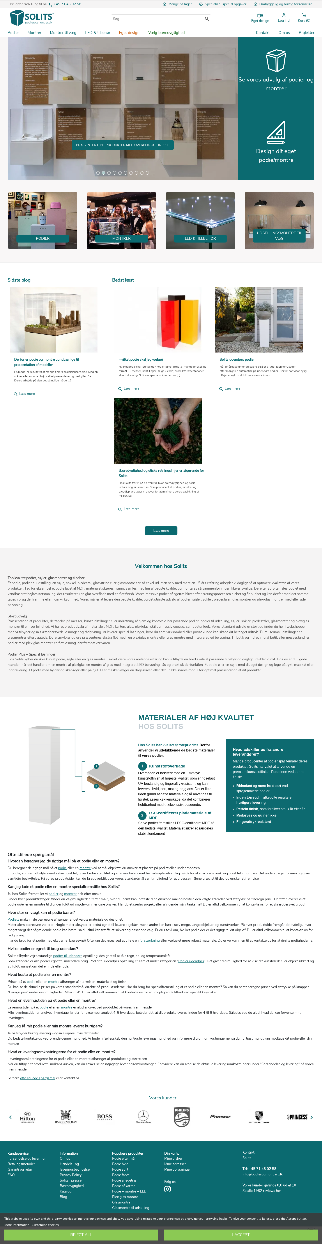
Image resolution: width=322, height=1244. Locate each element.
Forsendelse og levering (26, 1158)
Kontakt (248, 1152)
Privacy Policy (70, 1175)
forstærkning (150, 940)
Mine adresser (175, 1164)
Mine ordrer (173, 1158)
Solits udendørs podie (236, 359)
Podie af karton (124, 1186)
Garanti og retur (20, 1169)
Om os (65, 1158)
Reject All (81, 1235)
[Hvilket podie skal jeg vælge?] (162, 320)
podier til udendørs (67, 956)
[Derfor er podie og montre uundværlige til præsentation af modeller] (56, 320)
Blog (63, 1197)
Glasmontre (121, 1202)
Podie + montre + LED (129, 1191)
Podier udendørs (191, 961)
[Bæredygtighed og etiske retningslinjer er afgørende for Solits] (162, 431)
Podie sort (120, 1169)
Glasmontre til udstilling (130, 1208)
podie (62, 868)
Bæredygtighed (72, 1186)
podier (53, 894)
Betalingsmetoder (21, 1164)
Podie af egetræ (124, 1180)
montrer (70, 894)
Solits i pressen (71, 1180)
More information (16, 1225)
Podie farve (120, 1175)
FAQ (11, 1175)
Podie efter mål (123, 1158)
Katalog (65, 1191)
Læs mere (24, 394)
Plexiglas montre (125, 1197)
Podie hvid (120, 1164)
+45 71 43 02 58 (67, 4)
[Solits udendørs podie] (263, 320)
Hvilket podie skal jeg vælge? (141, 359)
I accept (241, 1235)
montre (85, 868)
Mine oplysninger (177, 1169)
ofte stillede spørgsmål (37, 1078)
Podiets (13, 919)
